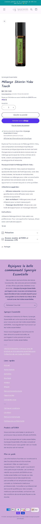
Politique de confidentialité (14, 421)
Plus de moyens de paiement (20, 125)
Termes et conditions (12, 408)
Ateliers (7, 382)
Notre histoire (9, 369)
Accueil (7, 365)
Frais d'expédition (6, 94)
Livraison (7, 412)
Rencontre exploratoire (13, 391)
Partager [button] (7, 246)
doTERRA (7, 374)
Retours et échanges (12, 417)
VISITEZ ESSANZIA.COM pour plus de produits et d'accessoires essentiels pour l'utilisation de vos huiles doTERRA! (20, 351)
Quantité (4, 103)
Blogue (6, 387)
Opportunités (9, 395)
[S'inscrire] (34, 305)
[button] (4, 9)
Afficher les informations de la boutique (17, 138)
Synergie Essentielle (13, 516)
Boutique (7, 378)
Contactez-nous (10, 399)
